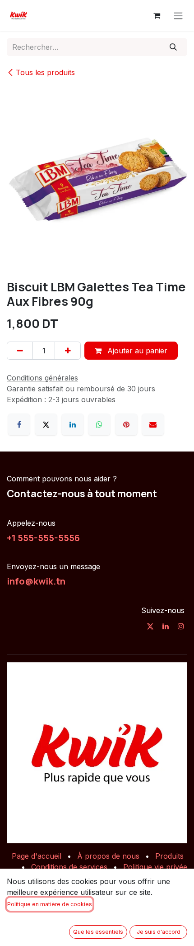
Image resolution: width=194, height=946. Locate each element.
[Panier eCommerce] (157, 15)
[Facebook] (19, 424)
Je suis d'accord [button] (158, 931)
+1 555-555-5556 (43, 537)
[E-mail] (153, 424)
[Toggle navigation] (178, 15)
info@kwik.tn (36, 581)
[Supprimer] (20, 351)
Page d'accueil (36, 855)
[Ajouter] (68, 351)
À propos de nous (108, 855)
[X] (46, 424)
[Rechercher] (173, 47)
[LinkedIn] (72, 424)
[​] (150, 626)
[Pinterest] (126, 424)
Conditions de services (69, 866)
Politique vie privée (155, 866)
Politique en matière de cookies (49, 904)
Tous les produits (45, 72)
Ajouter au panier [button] (136, 350)
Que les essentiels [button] (98, 931)
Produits (169, 855)
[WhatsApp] (99, 424)
